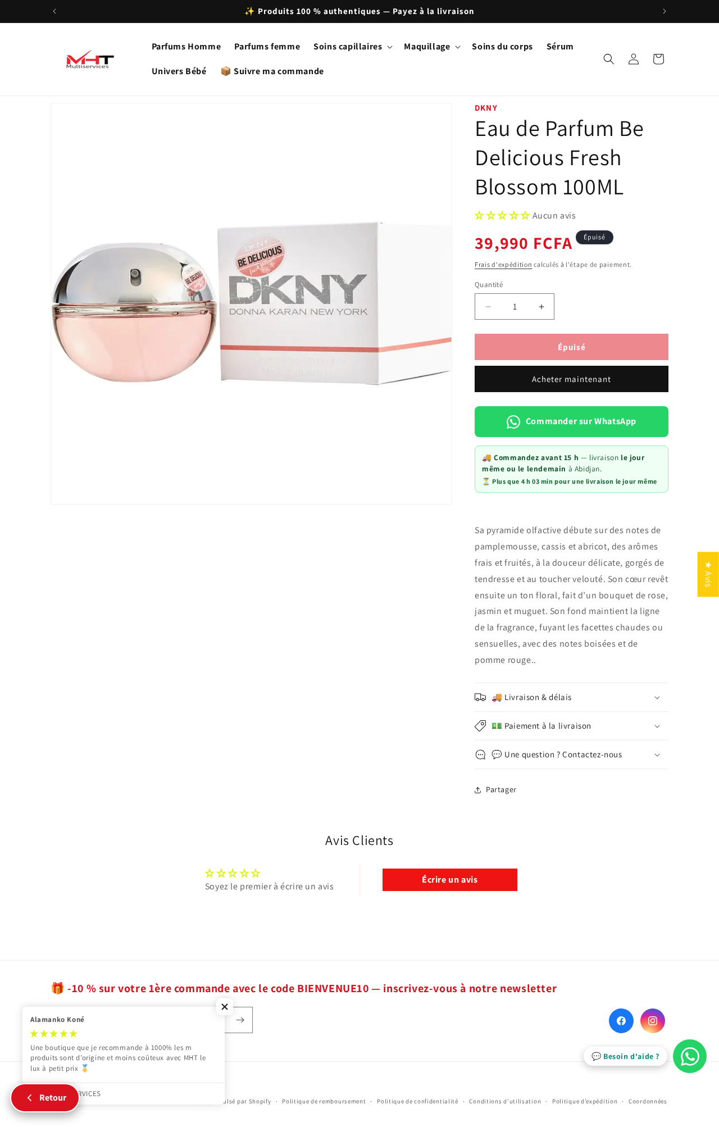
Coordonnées (648, 1101)
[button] (352, 47)
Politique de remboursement (324, 1101)
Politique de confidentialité (417, 1101)
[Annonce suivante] (664, 11)
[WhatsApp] (690, 1056)
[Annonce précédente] (54, 11)
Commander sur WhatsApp (581, 421)
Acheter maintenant (571, 379)
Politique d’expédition (584, 1101)
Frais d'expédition (504, 264)
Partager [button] (501, 789)
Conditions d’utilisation (505, 1101)
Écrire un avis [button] (449, 879)
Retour (52, 1097)
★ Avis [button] (709, 574)
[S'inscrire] (239, 1020)
